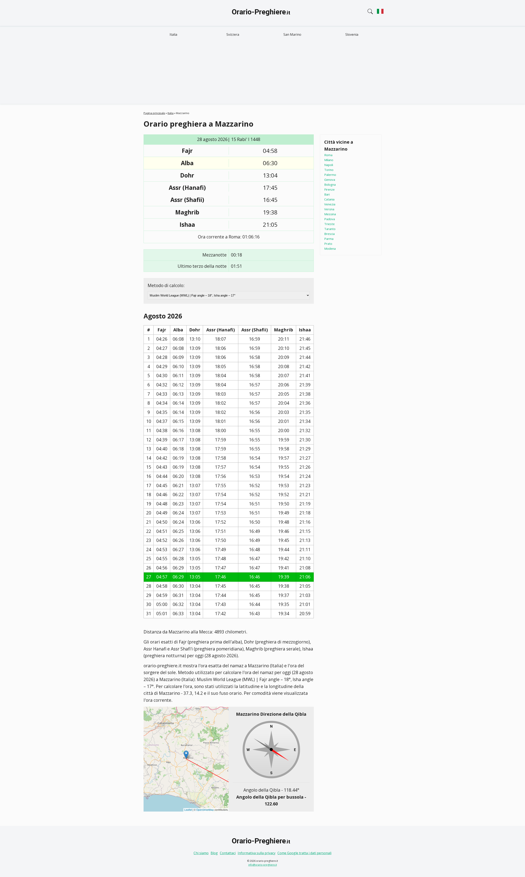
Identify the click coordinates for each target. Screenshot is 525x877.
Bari (327, 194)
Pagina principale (154, 113)
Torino (328, 170)
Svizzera (232, 34)
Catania (329, 199)
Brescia (329, 234)
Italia (173, 34)
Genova (329, 179)
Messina (330, 214)
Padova (329, 219)
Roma (328, 155)
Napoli (328, 165)
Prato (328, 244)
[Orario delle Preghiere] (262, 13)
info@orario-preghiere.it (262, 865)
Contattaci (228, 853)
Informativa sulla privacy (256, 853)
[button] (186, 754)
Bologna (330, 184)
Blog (214, 853)
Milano (328, 160)
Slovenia (351, 34)
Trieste (329, 224)
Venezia (329, 204)
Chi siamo (201, 853)
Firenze (329, 189)
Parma (328, 239)
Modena (330, 248)
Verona (329, 209)
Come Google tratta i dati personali (304, 853)
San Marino (292, 34)
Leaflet (188, 809)
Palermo (330, 175)
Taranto (330, 229)
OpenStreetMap (205, 809)
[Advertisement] (262, 73)
